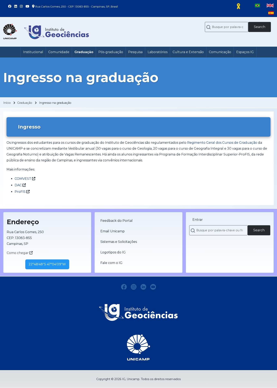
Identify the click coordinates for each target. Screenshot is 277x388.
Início (7, 103)
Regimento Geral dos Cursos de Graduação (222, 143)
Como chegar (18, 253)
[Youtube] (153, 287)
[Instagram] (134, 287)
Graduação (24, 103)
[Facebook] (124, 287)
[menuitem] (33, 52)
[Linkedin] (143, 287)
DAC (18, 185)
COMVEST (23, 179)
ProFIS (20, 192)
